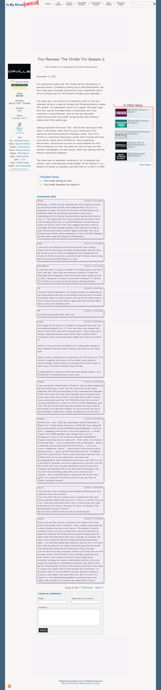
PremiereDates (121, 4)
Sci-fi (24, 118)
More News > (145, 165)
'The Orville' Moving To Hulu (57, 181)
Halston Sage (23, 163)
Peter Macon (23, 153)
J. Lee (22, 159)
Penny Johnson (23, 150)
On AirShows (69, 4)
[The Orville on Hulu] (19, 71)
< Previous (86, 587)
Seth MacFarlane (21, 141)
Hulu (19, 110)
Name (41, 598)
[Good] (22, 88)
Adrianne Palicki (22, 144)
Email (83, 598)
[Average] (19, 88)
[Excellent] (25, 88)
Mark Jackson (23, 156)
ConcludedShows (96, 4)
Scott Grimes (23, 147)
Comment (42, 607)
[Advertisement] (80, 31)
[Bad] (13, 88)
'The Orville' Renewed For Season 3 (62, 184)
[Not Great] (16, 88)
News (47, 4)
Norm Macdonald (23, 166)
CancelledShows (81, 4)
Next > (99, 587)
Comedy (16, 118)
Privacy (74, 683)
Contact (96, 683)
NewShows (109, 4)
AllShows (58, 4)
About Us (66, 683)
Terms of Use (85, 683)
